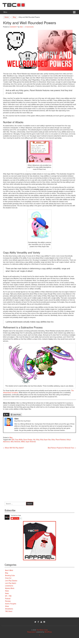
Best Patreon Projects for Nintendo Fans (62, 448)
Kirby (37, 439)
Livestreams (9, 586)
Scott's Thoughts (10, 604)
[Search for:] (15, 503)
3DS (12, 439)
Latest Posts (17, 415)
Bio (7, 415)
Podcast (7, 598)
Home (7, 17)
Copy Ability (19, 439)
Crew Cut (8, 578)
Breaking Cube (10, 575)
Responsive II (31, 632)
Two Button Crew (42, 630)
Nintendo (17, 442)
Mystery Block (9, 588)
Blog (14, 17)
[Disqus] (39, 474)
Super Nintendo (31, 442)
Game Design (27, 439)
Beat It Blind (9, 570)
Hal (34, 439)
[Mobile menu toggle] (74, 12)
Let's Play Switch (10, 583)
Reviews (8, 601)
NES (12, 442)
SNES (23, 442)
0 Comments (29, 27)
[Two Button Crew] (13, 5)
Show (7, 606)
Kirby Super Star (45, 439)
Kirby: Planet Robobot (59, 439)
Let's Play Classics (11, 581)
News (7, 591)
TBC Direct (8, 611)
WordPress (48, 632)
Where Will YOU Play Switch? (13, 448)
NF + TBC (8, 596)
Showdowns (9, 609)
